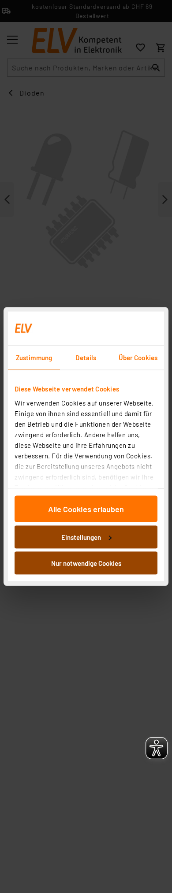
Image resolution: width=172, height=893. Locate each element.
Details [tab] (85, 358)
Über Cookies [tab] (138, 358)
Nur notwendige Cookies (86, 563)
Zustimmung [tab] (34, 358)
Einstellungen (81, 537)
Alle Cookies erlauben (86, 509)
